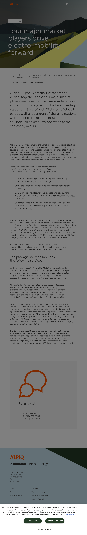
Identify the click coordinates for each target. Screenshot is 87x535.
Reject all (33, 521)
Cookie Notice (68, 514)
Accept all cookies (54, 521)
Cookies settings (43, 529)
